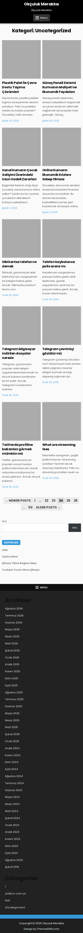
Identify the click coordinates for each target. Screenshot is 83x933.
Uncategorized (21, 53)
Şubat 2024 (12, 818)
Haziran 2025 (13, 706)
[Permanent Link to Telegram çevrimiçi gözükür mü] (61, 325)
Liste (5, 550)
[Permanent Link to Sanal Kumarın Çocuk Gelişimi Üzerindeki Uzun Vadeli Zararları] (21, 147)
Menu (44, 18)
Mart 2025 (11, 727)
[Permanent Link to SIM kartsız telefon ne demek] (21, 238)
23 (54, 500)
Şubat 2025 (12, 734)
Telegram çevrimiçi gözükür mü (58, 351)
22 (46, 500)
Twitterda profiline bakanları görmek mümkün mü (17, 449)
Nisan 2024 (12, 804)
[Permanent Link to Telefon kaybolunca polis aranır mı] (61, 238)
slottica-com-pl (15, 893)
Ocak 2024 (12, 825)
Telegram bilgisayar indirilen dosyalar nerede (18, 353)
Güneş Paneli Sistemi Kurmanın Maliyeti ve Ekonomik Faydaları (59, 87)
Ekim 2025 (11, 678)
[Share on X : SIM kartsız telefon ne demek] (15, 255)
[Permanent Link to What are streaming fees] (61, 421)
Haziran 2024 (13, 790)
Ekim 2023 (11, 846)
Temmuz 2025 (14, 699)
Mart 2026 (11, 643)
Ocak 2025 (12, 741)
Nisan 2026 (12, 636)
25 (68, 500)
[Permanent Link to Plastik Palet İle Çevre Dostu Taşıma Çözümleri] (21, 59)
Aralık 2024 (12, 748)
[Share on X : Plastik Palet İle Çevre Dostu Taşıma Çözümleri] (15, 76)
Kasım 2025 (12, 671)
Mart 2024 (11, 811)
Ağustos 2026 (14, 608)
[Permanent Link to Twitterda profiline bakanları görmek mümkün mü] (21, 421)
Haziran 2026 (13, 622)
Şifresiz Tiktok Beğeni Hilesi (19, 563)
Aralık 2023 (12, 832)
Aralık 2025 (12, 664)
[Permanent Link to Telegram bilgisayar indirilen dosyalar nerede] (21, 325)
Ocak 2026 (12, 657)
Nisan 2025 (12, 720)
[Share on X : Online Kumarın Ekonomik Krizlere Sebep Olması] (55, 164)
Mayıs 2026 (12, 629)
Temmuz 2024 (14, 783)
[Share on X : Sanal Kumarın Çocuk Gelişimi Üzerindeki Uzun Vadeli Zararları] (15, 164)
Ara (4, 521)
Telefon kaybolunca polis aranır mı (58, 264)
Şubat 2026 (12, 650)
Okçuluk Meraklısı (41, 4)
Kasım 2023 (12, 839)
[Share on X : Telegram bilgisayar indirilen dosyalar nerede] (15, 342)
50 (30, 507)
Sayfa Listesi (10, 556)
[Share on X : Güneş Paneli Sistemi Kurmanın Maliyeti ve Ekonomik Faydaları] (55, 76)
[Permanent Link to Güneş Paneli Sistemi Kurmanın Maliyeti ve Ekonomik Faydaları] (61, 59)
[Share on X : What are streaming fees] (55, 438)
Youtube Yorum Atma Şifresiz (20, 570)
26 (76, 500)
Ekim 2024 (11, 762)
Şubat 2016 (12, 867)
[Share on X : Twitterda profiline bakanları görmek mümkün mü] (15, 438)
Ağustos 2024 (14, 776)
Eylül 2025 (11, 685)
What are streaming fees (59, 446)
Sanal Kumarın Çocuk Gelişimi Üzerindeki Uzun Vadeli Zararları (19, 174)
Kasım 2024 (12, 755)
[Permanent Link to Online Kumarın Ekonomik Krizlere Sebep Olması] (61, 147)
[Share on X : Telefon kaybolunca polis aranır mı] (55, 255)
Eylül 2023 (11, 853)
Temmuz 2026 (14, 615)
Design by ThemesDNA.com (41, 929)
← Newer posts (18, 500)
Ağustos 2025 (14, 692)
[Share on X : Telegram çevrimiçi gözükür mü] (55, 342)
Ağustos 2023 (14, 860)
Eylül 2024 (11, 769)
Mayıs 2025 (12, 713)
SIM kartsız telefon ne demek (19, 264)
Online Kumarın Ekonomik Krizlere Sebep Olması (56, 174)
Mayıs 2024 (12, 797)
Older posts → (48, 507)
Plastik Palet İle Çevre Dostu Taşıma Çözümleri (19, 87)
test (7, 900)
